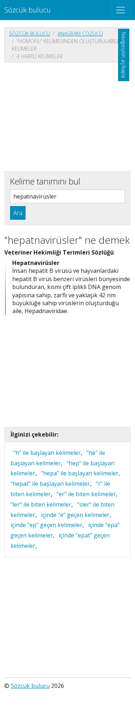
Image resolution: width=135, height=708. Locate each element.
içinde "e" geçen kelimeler (75, 515)
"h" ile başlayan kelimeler (47, 453)
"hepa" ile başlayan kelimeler (79, 473)
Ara (17, 213)
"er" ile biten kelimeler (86, 494)
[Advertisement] (67, 116)
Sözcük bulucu (27, 10)
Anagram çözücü (80, 33)
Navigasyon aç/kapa (123, 55)
